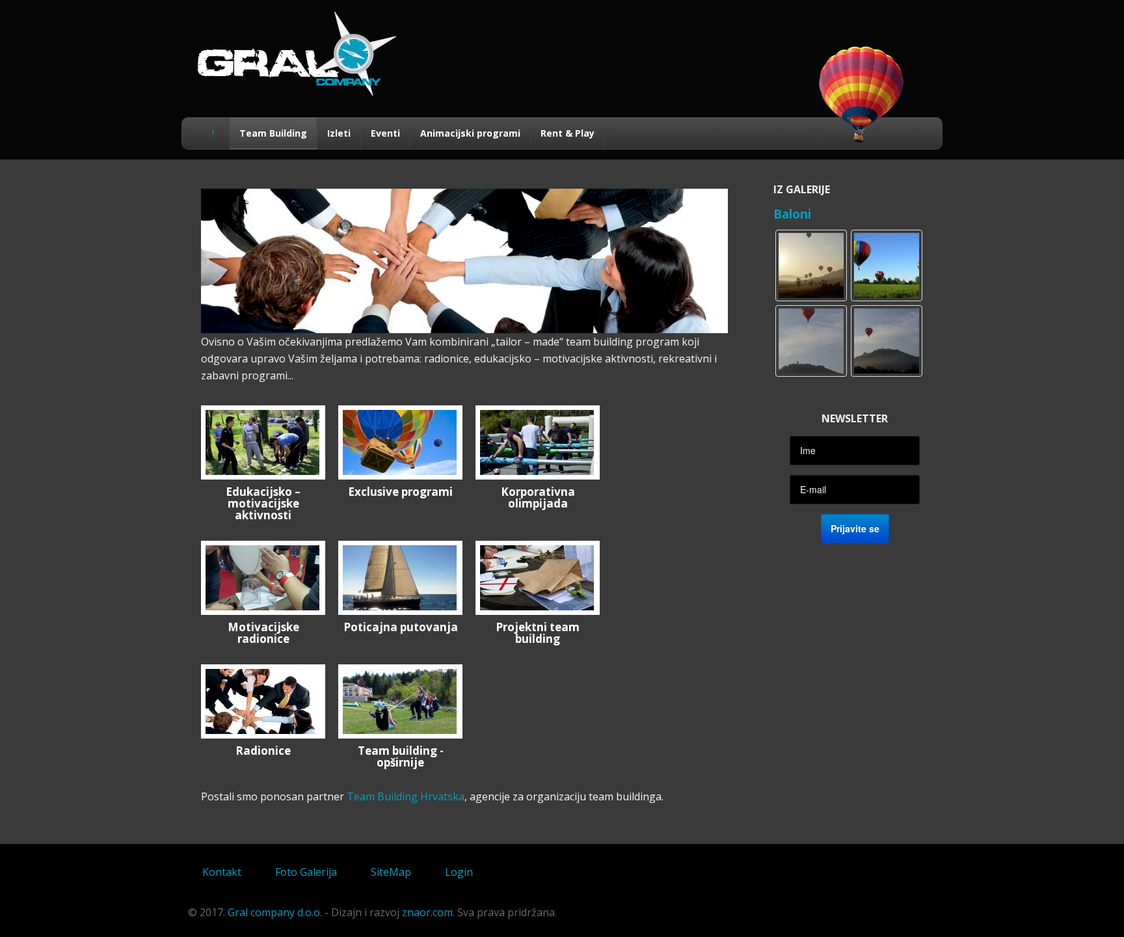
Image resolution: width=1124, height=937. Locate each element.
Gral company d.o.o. (275, 912)
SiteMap (391, 872)
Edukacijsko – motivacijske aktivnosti (263, 503)
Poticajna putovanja (400, 626)
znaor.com (427, 912)
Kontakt (221, 872)
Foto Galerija (306, 872)
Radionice (263, 750)
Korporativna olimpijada (538, 497)
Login (459, 872)
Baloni (792, 214)
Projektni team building (538, 632)
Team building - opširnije (401, 756)
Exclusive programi (400, 491)
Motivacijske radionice (263, 632)
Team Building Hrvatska (405, 796)
